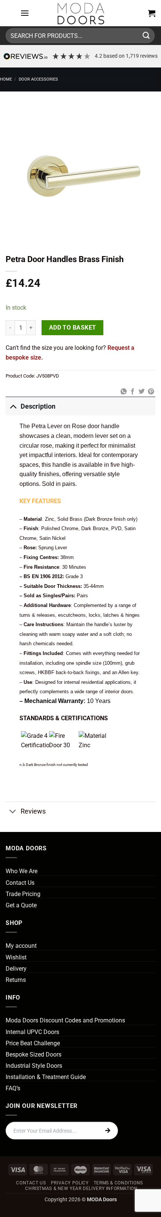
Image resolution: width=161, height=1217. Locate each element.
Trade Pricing (23, 894)
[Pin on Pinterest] (151, 391)
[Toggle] (13, 406)
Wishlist (16, 957)
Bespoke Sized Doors (33, 1054)
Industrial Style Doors (34, 1065)
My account (21, 945)
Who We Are (21, 871)
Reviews (33, 811)
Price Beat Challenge (33, 1043)
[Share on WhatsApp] (123, 391)
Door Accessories (38, 79)
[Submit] (146, 35)
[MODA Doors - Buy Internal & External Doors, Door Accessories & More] (80, 13)
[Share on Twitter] (142, 391)
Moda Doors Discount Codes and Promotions (65, 1020)
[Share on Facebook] (133, 391)
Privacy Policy (70, 1183)
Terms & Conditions (118, 1183)
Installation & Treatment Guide (46, 1077)
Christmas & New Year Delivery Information (81, 1188)
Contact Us (20, 882)
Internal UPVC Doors (32, 1032)
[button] (24, 13)
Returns (16, 979)
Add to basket (72, 327)
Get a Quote (21, 905)
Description (38, 406)
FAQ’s (13, 1088)
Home (6, 79)
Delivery (16, 968)
